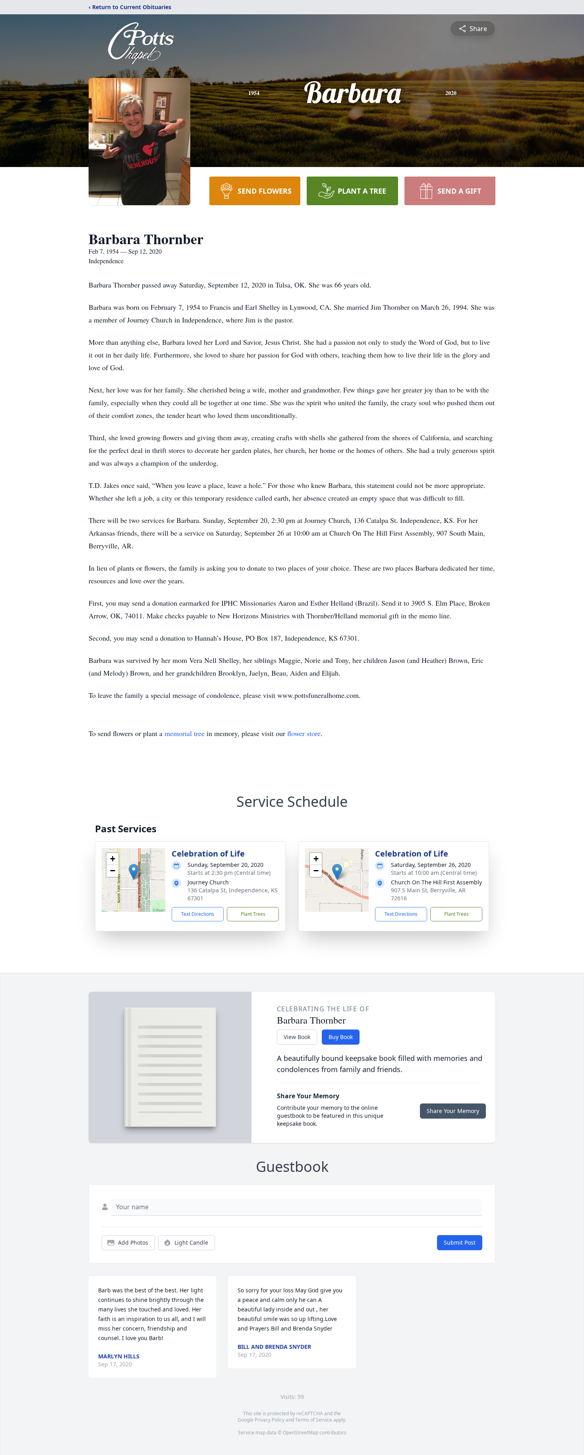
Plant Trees (253, 914)
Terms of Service (313, 1419)
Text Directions (197, 914)
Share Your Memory (453, 1111)
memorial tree (184, 733)
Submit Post (460, 1242)
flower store (304, 733)
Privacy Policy (269, 1419)
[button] (134, 872)
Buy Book (341, 1037)
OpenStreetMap (300, 1432)
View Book (297, 1037)
